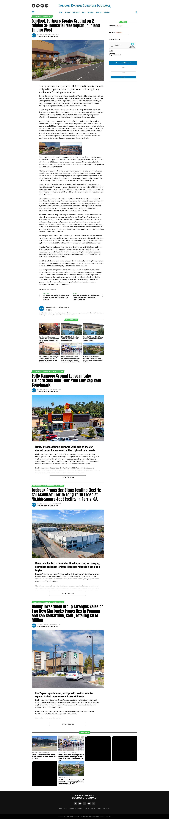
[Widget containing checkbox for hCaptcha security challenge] (122, 45)
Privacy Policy (63, 808)
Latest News (76, 12)
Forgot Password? (115, 55)
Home (60, 12)
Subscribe (107, 12)
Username (115, 25)
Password (115, 32)
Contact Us (106, 808)
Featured (53, 289)
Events (83, 12)
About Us (86, 808)
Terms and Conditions (75, 808)
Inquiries (90, 12)
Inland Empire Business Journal (48, 36)
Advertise (98, 12)
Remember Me (115, 39)
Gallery (99, 808)
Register (112, 53)
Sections (67, 12)
